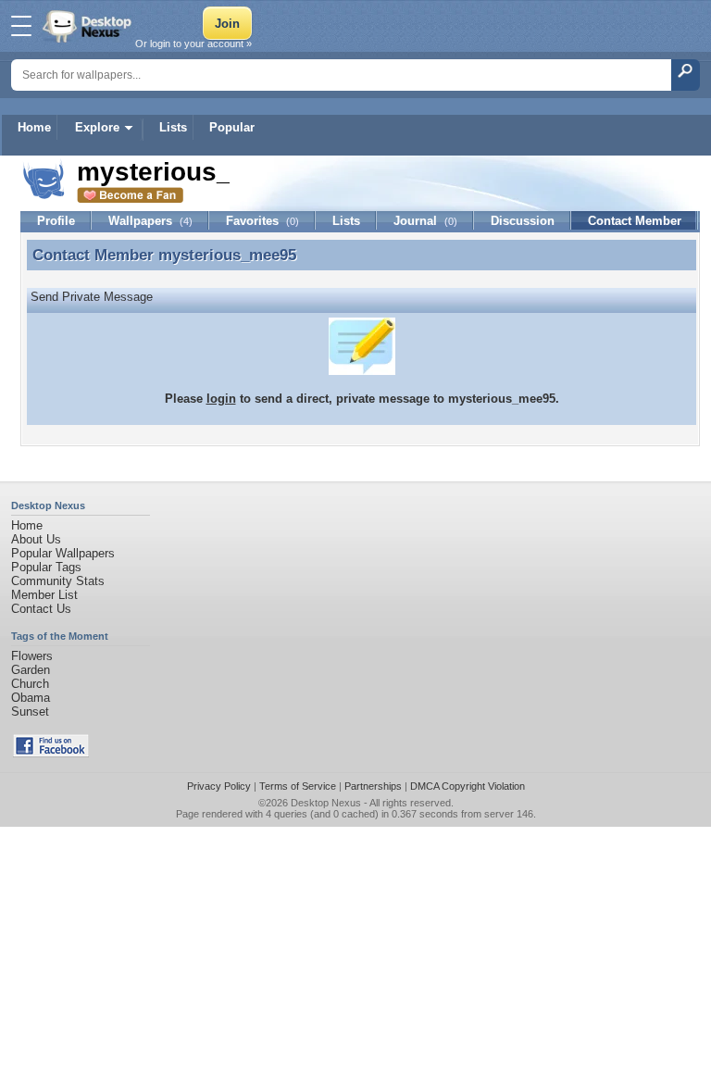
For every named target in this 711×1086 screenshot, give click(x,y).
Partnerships (373, 786)
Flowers (32, 656)
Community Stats (58, 581)
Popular (232, 127)
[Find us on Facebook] (51, 753)
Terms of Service (297, 786)
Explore (97, 127)
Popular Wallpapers (63, 553)
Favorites (262, 221)
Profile (56, 221)
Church (30, 684)
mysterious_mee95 (227, 254)
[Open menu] (21, 26)
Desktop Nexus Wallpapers (89, 26)
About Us (36, 539)
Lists (173, 127)
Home (34, 127)
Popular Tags (46, 567)
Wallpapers (150, 221)
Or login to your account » (193, 43)
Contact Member (634, 221)
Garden (30, 670)
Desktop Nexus (326, 802)
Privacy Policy (219, 786)
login (221, 399)
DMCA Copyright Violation (467, 786)
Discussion (523, 221)
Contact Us (41, 609)
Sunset (30, 711)
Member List (44, 595)
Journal (425, 221)
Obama (30, 698)
